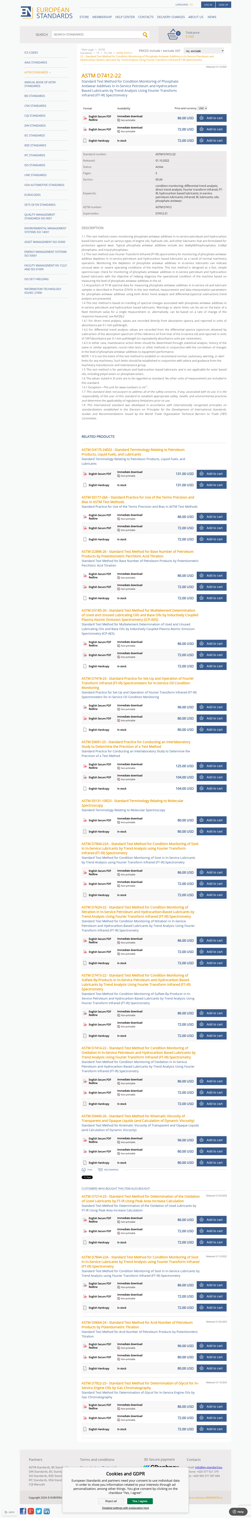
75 (97, 53)
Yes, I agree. (140, 1501)
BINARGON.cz (214, 1497)
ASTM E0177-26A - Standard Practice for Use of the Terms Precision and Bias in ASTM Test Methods (140, 502)
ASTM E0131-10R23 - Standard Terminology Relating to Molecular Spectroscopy (132, 805)
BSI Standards (34, 96)
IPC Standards (34, 155)
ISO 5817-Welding (36, 279)
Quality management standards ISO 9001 (39, 216)
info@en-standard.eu (208, 1467)
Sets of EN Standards (39, 205)
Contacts (146, 17)
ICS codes (31, 52)
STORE (84, 17)
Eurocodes (32, 195)
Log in (208, 4)
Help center (125, 17)
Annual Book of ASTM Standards (39, 84)
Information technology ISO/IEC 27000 (42, 291)
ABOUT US (196, 17)
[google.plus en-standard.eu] (31, 1513)
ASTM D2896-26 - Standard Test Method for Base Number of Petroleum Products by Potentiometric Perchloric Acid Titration (140, 558)
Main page (88, 49)
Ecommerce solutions (192, 1497)
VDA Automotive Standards (44, 185)
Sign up (223, 4)
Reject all (111, 1501)
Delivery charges (171, 17)
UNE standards (35, 175)
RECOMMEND (111, 1169)
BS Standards (60, 1467)
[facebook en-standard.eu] (23, 1513)
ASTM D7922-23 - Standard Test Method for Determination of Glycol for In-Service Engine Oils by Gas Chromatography (140, 1390)
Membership (102, 17)
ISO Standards (34, 165)
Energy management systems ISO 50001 (45, 253)
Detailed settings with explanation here (125, 1508)
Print (89, 1169)
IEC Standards (34, 135)
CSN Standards (35, 106)
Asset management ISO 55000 (44, 242)
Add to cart (214, 118)
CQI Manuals (37, 1484)
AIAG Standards (35, 62)
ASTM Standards (92, 51)
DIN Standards (35, 125)
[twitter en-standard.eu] (39, 1513)
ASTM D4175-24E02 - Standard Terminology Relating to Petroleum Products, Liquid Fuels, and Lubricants (133, 456)
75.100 (108, 53)
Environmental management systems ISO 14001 (45, 230)
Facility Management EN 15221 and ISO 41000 (45, 267)
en (191, 4)
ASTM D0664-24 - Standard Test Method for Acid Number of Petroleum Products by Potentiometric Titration (140, 1329)
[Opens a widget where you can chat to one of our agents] (238, 1512)
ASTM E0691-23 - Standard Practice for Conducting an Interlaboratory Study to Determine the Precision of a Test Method (136, 749)
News (212, 17)
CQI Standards (34, 116)
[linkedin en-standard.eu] (46, 1513)
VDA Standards (58, 1480)
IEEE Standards (35, 145)
